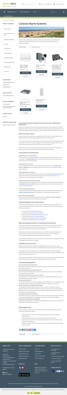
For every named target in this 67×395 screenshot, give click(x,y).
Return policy (38, 353)
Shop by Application (24, 12)
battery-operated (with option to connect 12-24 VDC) (9, 107)
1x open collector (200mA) (8, 95)
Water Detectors (7, 66)
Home (4, 20)
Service (34, 12)
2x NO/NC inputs (6, 84)
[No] (65, 391)
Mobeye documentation (24, 351)
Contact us (37, 349)
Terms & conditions (39, 358)
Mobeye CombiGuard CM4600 (52, 197)
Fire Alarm (6, 44)
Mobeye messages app (24, 356)
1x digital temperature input (8, 82)
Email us (6, 372)
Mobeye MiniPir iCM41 (32, 159)
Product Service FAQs (23, 353)
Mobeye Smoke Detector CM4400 (36, 213)
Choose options (41, 71)
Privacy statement (30, 383)
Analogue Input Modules (9, 39)
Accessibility (17, 383)
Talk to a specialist (59, 4)
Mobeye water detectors (55, 174)
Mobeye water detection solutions (40, 214)
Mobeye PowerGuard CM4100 (25, 192)
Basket (50, 4)
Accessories (6, 71)
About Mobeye (11, 383)
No (31, 393)
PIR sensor (5, 116)
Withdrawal (41, 383)
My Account (43, 4)
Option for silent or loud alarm (9, 124)
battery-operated (6, 104)
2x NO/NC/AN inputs (7, 87)
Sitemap (36, 383)
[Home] (4, 12)
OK (28, 393)
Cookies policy (23, 383)
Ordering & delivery (39, 351)
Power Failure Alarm (8, 53)
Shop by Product (11, 12)
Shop (7, 20)
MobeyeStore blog (23, 358)
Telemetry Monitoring (8, 57)
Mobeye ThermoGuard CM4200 (28, 184)
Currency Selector (8, 16)
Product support (22, 349)
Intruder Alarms (7, 48)
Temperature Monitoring (9, 62)
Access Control (7, 29)
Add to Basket (25, 72)
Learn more (25, 76)
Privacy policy (37, 393)
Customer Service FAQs (40, 356)
